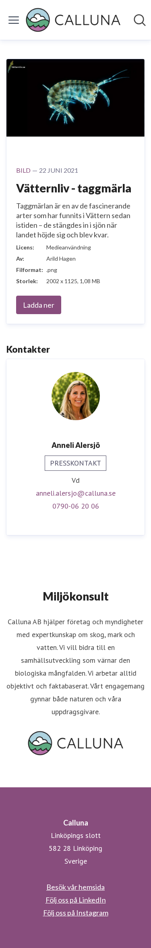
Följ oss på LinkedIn (76, 899)
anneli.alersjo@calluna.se (76, 493)
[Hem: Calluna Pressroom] (73, 20)
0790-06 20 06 (75, 506)
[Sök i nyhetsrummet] (139, 20)
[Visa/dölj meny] (14, 20)
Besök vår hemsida (75, 887)
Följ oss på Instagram (75, 912)
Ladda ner (38, 304)
